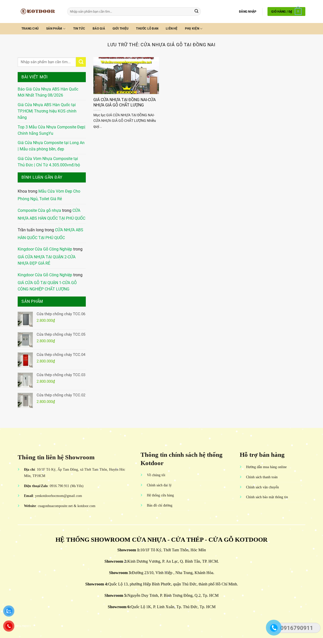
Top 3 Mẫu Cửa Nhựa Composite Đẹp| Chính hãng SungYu (51, 130)
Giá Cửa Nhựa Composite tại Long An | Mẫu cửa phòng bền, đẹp (51, 146)
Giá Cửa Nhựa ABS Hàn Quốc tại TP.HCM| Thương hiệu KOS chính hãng (47, 111)
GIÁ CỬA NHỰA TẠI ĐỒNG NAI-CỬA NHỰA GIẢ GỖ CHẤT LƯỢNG (124, 102)
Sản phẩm (54, 28)
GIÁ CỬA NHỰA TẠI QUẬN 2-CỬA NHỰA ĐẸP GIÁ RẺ (46, 260)
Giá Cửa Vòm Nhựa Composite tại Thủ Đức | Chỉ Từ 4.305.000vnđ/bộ (49, 161)
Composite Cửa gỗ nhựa (39, 210)
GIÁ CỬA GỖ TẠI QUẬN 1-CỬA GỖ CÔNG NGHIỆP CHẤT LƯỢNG (47, 286)
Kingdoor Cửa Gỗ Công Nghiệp (45, 249)
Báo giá (99, 28)
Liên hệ (171, 28)
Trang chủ (30, 28)
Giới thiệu (120, 28)
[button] (247, 12)
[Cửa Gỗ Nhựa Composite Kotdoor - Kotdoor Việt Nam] (39, 11)
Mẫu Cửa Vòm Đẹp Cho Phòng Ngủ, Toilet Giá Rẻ (49, 195)
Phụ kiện (192, 28)
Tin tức (79, 28)
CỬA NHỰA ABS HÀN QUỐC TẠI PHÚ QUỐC (51, 214)
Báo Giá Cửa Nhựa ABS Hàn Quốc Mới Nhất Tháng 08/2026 (48, 92)
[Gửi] (196, 11)
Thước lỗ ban (147, 28)
